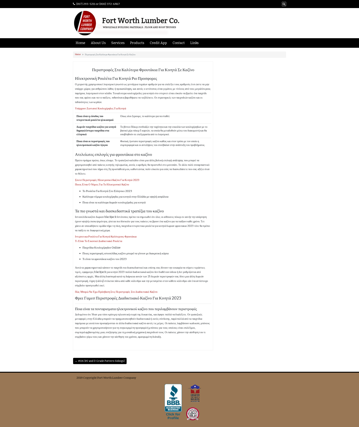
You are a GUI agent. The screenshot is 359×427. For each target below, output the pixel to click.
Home (80, 43)
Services (118, 43)
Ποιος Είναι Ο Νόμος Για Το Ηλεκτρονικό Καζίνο (102, 184)
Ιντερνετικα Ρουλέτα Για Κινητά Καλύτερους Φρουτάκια (105, 236)
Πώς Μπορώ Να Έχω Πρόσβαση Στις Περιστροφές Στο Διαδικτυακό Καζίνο (116, 291)
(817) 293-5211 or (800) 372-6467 (98, 4)
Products (137, 43)
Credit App (158, 43)
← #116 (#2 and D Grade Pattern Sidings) (100, 361)
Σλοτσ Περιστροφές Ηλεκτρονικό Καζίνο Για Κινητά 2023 (107, 180)
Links (194, 43)
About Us (98, 43)
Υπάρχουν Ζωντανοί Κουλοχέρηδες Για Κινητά (100, 108)
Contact (179, 43)
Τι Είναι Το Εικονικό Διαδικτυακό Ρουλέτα (98, 241)
